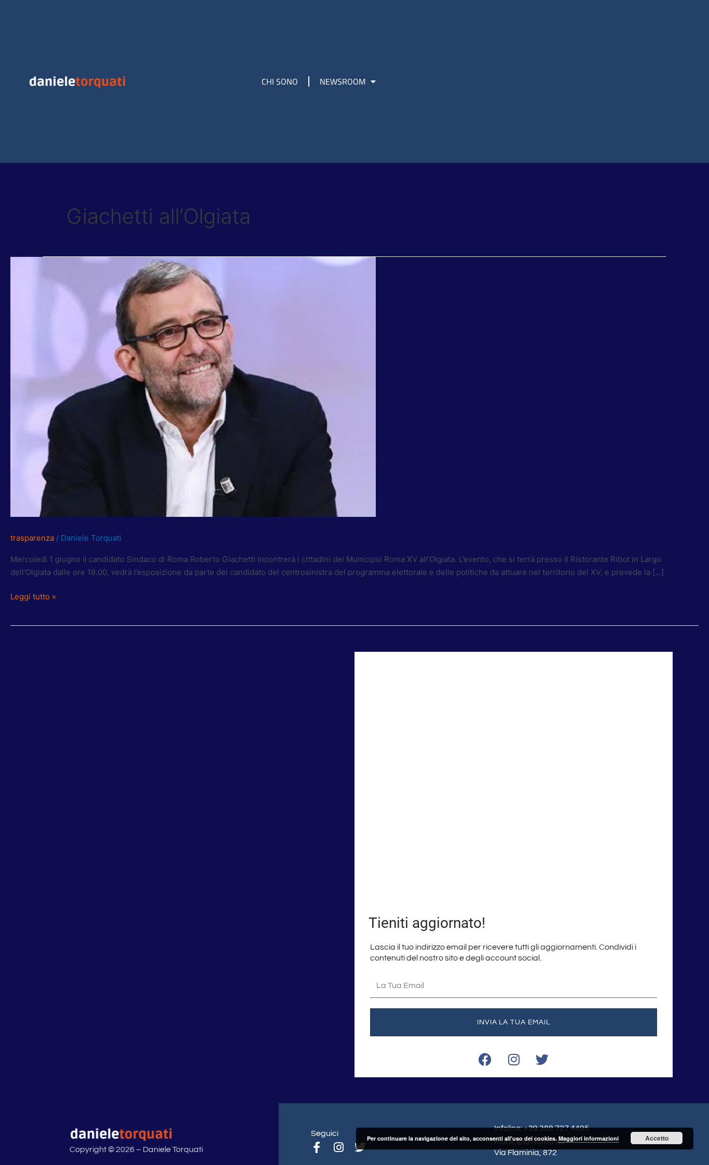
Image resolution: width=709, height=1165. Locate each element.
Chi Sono (280, 81)
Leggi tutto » (33, 596)
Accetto (657, 1138)
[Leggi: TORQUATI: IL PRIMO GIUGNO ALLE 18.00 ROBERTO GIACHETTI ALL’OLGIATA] (193, 386)
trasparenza (32, 538)
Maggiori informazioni (588, 1138)
